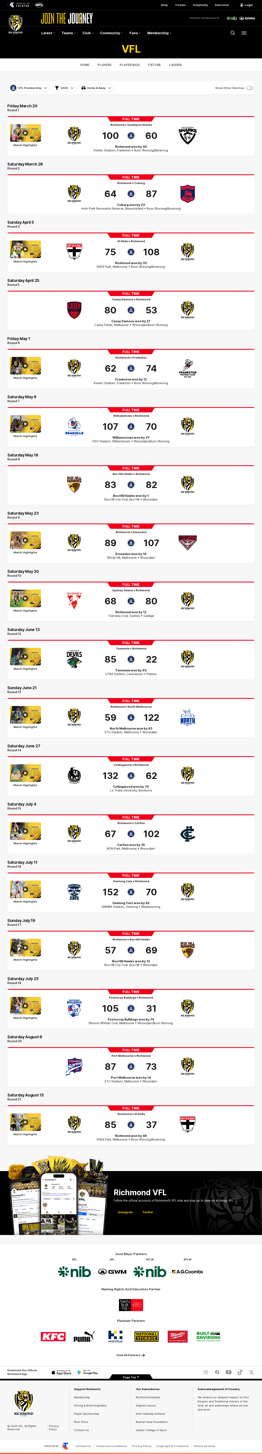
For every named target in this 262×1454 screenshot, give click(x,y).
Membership (82, 1397)
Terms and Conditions (111, 1446)
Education (222, 5)
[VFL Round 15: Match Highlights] (25, 833)
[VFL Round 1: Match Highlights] (25, 135)
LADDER (175, 65)
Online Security (204, 1446)
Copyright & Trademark (172, 1446)
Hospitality (200, 5)
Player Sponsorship (86, 1413)
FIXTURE (154, 65)
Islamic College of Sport (151, 1430)
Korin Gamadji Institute (150, 1413)
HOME (84, 65)
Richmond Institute (148, 1397)
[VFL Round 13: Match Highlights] (25, 717)
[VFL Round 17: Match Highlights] (25, 950)
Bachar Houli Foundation (152, 1421)
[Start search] (233, 33)
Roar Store (81, 1421)
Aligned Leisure (146, 1405)
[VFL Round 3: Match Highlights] (25, 252)
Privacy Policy (54, 1427)
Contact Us (81, 1430)
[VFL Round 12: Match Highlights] (25, 659)
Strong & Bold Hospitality (90, 1405)
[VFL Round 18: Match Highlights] (25, 1008)
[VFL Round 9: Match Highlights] (25, 542)
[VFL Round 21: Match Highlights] (25, 1124)
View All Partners (128, 1355)
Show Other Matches (229, 88)
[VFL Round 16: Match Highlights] (25, 892)
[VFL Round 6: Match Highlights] (25, 368)
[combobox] (29, 88)
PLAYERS (105, 65)
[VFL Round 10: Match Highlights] (25, 601)
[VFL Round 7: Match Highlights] (25, 426)
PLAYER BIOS (130, 65)
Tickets (180, 5)
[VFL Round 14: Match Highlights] (25, 775)
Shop (164, 5)
